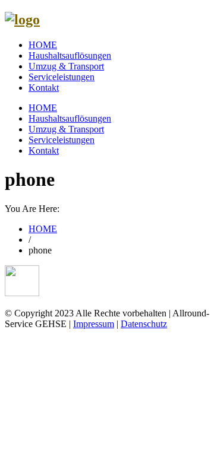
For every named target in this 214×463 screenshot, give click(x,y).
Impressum (93, 324)
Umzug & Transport (66, 66)
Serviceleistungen (62, 77)
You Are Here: (32, 209)
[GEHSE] (22, 19)
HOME (43, 45)
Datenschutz (144, 324)
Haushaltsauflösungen (70, 55)
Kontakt (44, 88)
